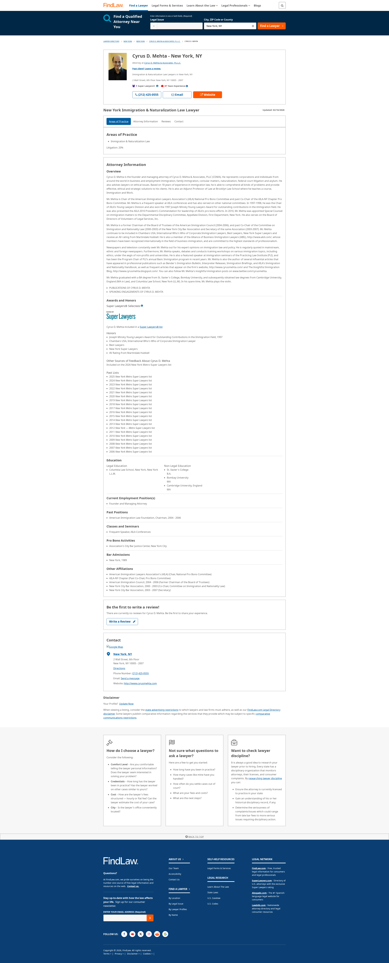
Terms (106, 953)
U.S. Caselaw (213, 898)
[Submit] (150, 918)
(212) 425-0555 (140, 673)
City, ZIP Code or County (218, 19)
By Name (173, 914)
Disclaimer (132, 953)
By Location (174, 898)
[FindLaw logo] (114, 5)
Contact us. (133, 886)
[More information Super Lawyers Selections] (142, 305)
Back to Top (196, 836)
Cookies (147, 953)
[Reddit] (157, 934)
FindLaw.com (259, 868)
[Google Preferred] (165, 934)
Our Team (174, 868)
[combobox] (176, 25)
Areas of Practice (118, 121)
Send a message (130, 678)
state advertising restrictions (161, 709)
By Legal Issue (176, 903)
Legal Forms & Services (219, 868)
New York (128, 41)
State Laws (212, 892)
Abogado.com (259, 892)
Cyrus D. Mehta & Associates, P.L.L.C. (164, 41)
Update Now (126, 703)
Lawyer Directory (111, 41)
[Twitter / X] (141, 934)
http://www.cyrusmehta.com (140, 683)
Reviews (166, 121)
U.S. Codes (212, 903)
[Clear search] (253, 25)
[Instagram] (149, 934)
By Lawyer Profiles (178, 909)
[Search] (282, 5)
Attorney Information (145, 121)
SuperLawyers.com (262, 880)
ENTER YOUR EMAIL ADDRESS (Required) (124, 911)
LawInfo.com (259, 905)
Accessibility (175, 873)
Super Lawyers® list (151, 327)
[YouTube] (132, 934)
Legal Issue (157, 19)
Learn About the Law (218, 886)
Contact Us (174, 879)
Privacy (118, 953)
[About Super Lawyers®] (157, 85)
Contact (178, 121)
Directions (119, 668)
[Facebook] (124, 934)
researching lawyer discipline (265, 778)
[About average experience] (187, 86)
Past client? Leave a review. (146, 68)
